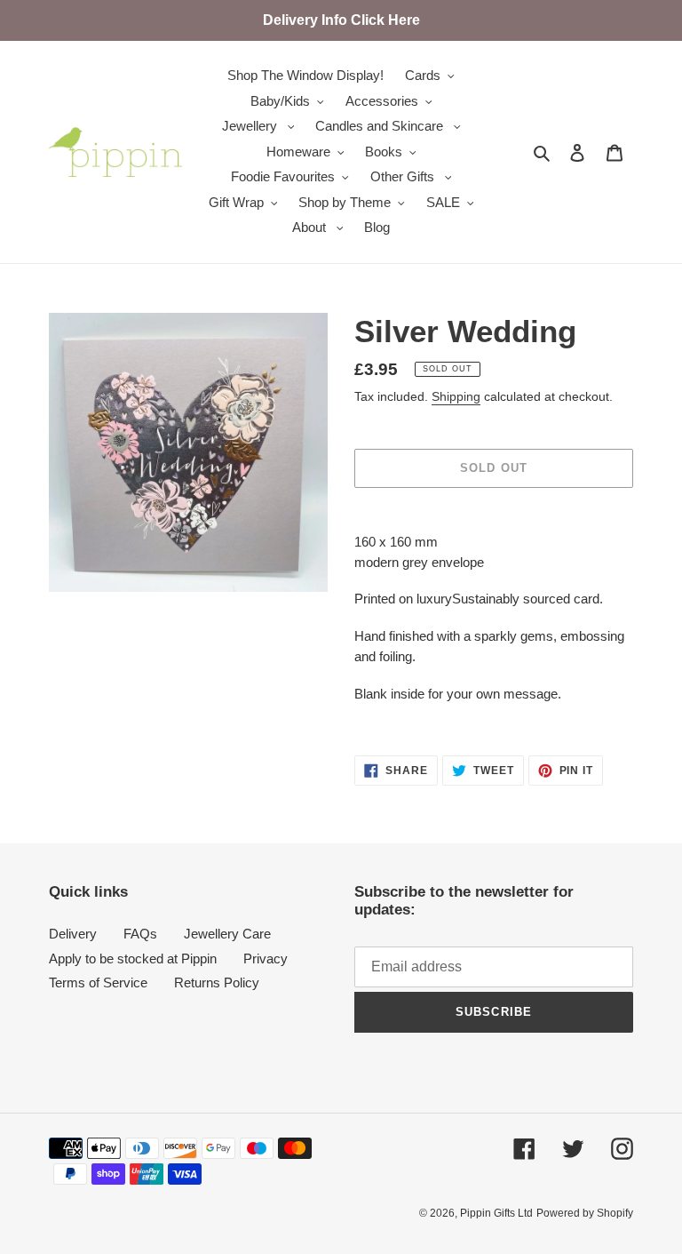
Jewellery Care (227, 933)
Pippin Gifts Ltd (496, 1213)
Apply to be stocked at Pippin (133, 958)
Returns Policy (216, 982)
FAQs (140, 933)
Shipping (456, 396)
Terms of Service (98, 982)
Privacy (265, 958)
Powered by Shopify (584, 1213)
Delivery (73, 933)
